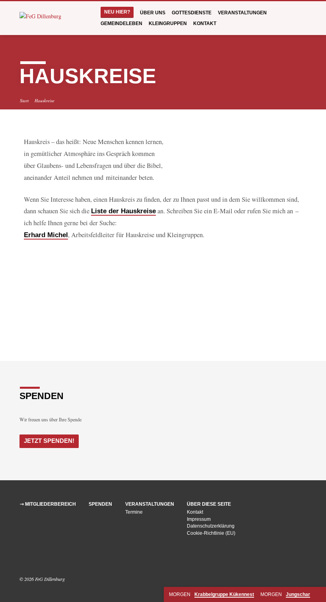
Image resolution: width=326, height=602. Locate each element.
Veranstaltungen (242, 13)
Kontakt (204, 23)
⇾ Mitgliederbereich (48, 504)
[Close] (319, 595)
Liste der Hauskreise (123, 211)
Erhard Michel (46, 235)
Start (24, 100)
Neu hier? (117, 12)
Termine (134, 512)
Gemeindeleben (121, 23)
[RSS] (43, 557)
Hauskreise (44, 100)
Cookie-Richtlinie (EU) (211, 533)
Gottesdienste (192, 13)
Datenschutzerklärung (211, 526)
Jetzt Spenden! (49, 441)
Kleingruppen (168, 23)
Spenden (100, 504)
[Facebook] (23, 557)
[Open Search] (304, 18)
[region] (163, 287)
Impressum (199, 519)
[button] (36, 287)
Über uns (152, 13)
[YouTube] (34, 557)
